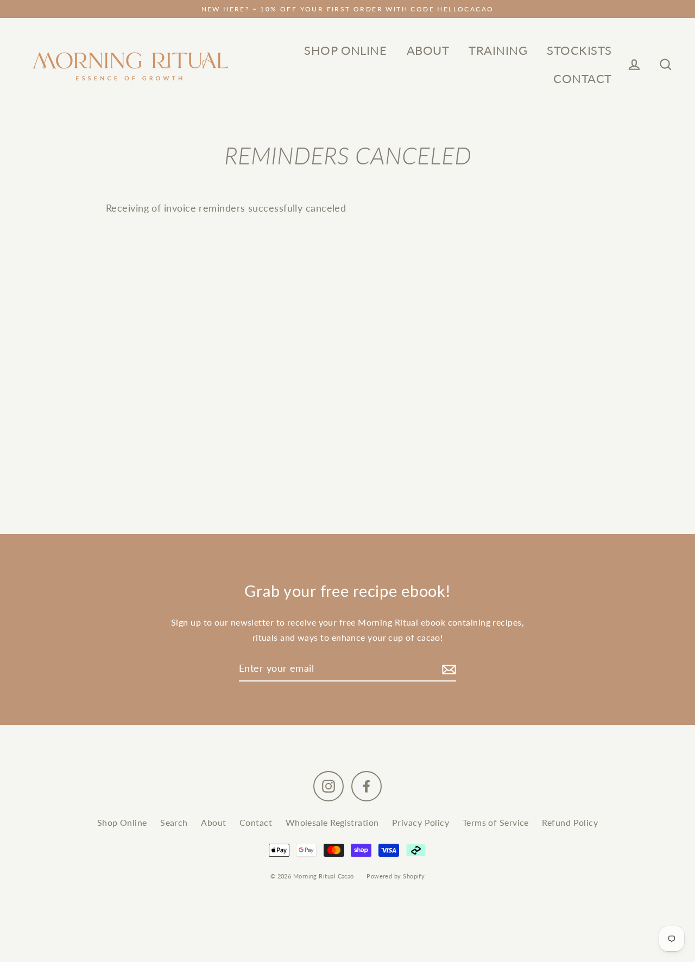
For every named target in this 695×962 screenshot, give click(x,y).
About (213, 822)
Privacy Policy (420, 822)
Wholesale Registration (332, 822)
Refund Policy (570, 822)
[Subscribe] (447, 668)
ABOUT (428, 50)
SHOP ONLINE (345, 50)
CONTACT (582, 78)
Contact (255, 822)
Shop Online (122, 822)
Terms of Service (496, 822)
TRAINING (498, 50)
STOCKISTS (579, 50)
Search (174, 822)
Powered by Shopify (396, 876)
